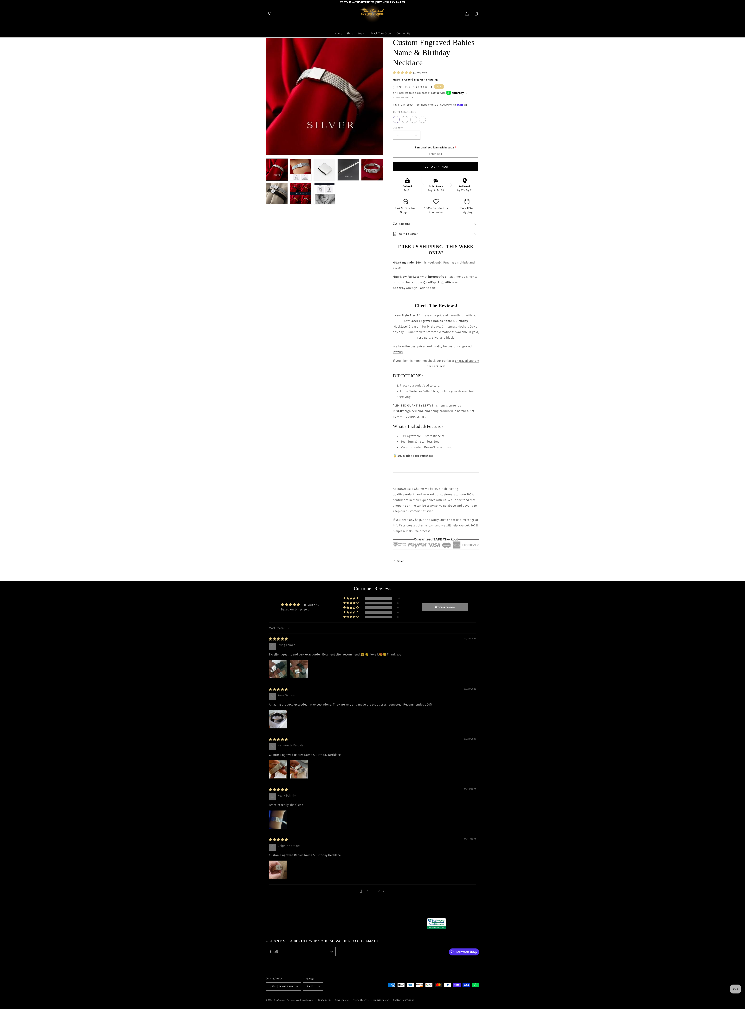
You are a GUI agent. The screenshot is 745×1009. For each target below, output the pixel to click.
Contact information (403, 1000)
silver (396, 119)
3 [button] (373, 891)
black (422, 119)
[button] (270, 13)
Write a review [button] (445, 607)
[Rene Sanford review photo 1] (278, 719)
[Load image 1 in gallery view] (277, 170)
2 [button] (367, 891)
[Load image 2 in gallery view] (301, 170)
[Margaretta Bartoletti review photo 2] (299, 769)
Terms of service (361, 1000)
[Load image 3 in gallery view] (324, 170)
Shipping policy (381, 1000)
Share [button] (401, 561)
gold (405, 119)
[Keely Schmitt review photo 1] (278, 819)
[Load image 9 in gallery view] (277, 194)
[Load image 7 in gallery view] (348, 170)
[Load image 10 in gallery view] (301, 194)
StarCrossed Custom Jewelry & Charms (293, 1000)
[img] (278, 639)
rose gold (413, 119)
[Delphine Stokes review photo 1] (278, 869)
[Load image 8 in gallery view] (372, 170)
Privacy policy (342, 1000)
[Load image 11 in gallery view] (324, 194)
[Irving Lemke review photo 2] (299, 669)
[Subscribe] (331, 951)
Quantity (398, 127)
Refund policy (324, 1000)
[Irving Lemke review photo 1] (278, 669)
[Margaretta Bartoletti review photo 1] (278, 769)
